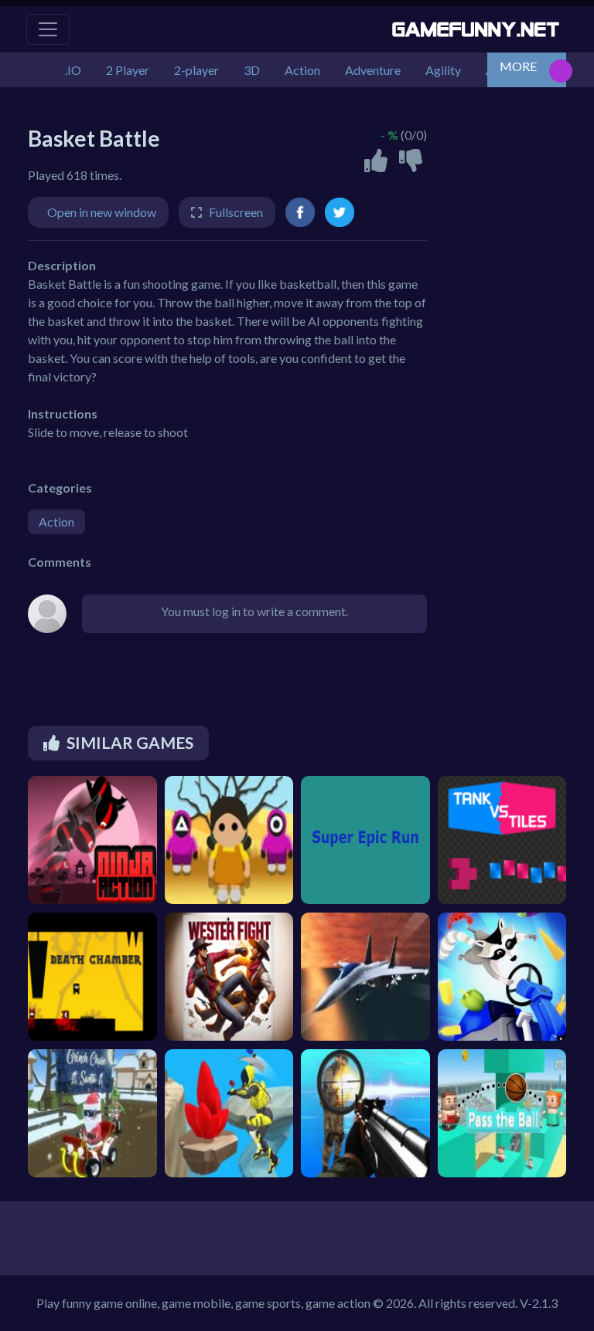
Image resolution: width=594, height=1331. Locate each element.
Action (56, 521)
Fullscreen (236, 212)
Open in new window (101, 212)
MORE (518, 66)
